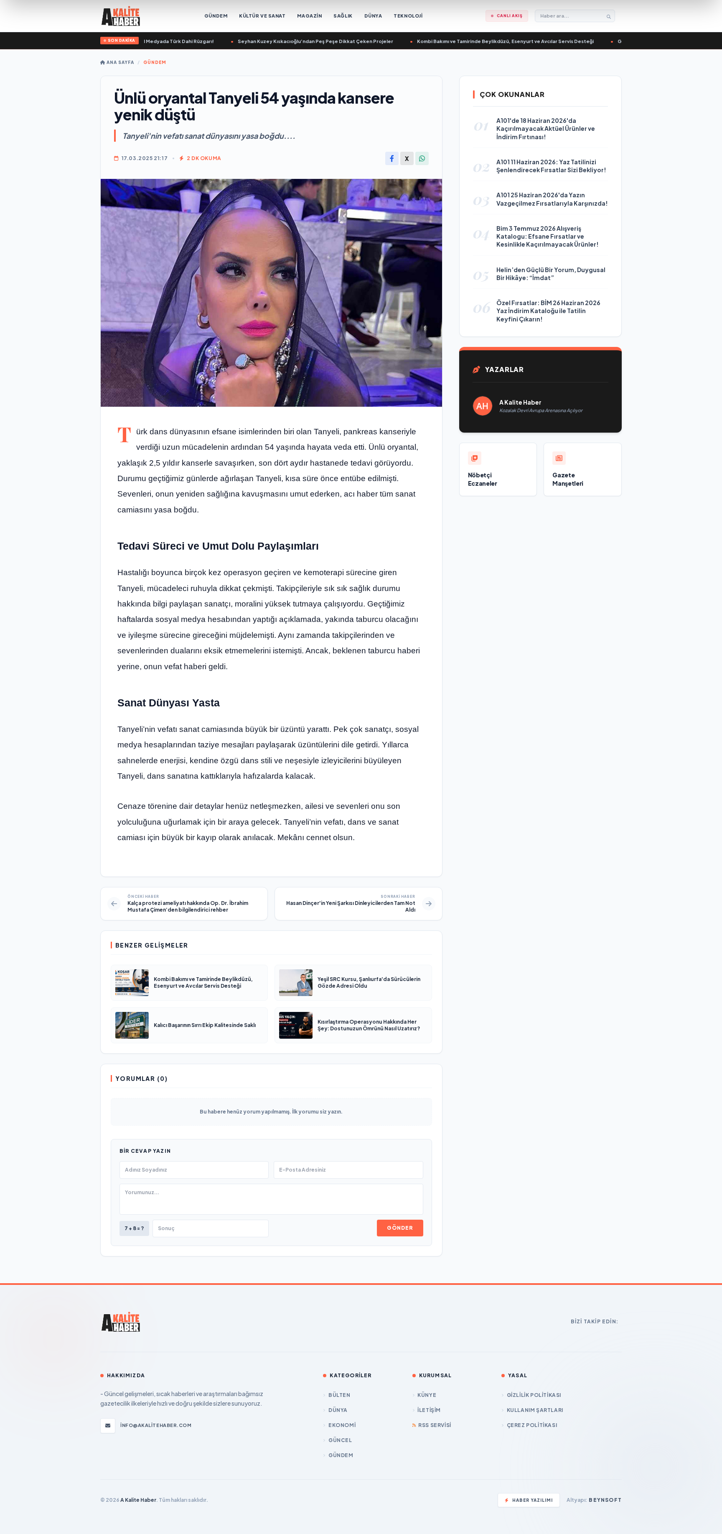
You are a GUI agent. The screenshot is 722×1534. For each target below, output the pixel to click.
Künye (426, 1395)
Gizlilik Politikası (534, 1395)
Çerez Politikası (532, 1425)
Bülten (339, 1395)
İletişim (429, 1410)
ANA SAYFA (119, 62)
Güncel (340, 1440)
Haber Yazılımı (532, 1500)
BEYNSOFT (605, 1500)
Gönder (400, 1228)
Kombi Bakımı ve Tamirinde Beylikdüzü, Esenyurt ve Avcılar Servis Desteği (477, 41)
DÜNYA (338, 1410)
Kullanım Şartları (535, 1410)
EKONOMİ (342, 1425)
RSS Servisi (434, 1425)
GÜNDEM (154, 62)
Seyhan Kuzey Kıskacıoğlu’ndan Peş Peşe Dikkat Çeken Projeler (287, 41)
